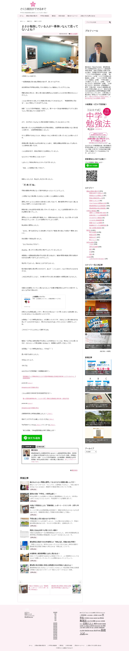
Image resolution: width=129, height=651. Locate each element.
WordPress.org (29, 617)
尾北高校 (99, 623)
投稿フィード (28, 614)
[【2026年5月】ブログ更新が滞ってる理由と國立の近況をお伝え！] (98, 418)
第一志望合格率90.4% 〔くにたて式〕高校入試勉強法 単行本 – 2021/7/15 (46, 398)
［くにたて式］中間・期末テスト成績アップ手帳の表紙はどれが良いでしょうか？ (98, 389)
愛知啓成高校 (97, 625)
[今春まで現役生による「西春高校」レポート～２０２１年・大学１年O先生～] (24, 509)
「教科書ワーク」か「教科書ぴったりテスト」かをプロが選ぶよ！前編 (98, 280)
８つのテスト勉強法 (95, 217)
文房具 (87, 627)
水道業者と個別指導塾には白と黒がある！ (45, 553)
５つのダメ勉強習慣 (95, 220)
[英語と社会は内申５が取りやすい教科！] (24, 533)
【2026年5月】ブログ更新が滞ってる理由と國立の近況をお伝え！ (98, 423)
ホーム (22, 16)
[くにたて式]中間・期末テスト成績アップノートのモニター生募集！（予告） (98, 372)
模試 (93, 627)
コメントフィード (29, 615)
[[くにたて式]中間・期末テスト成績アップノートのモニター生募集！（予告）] (98, 367)
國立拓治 (74, 470)
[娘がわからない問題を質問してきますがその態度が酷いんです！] (24, 485)
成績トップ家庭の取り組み (97, 212)
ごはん (91, 244)
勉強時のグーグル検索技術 (97, 225)
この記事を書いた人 (29, 446)
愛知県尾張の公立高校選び (97, 206)
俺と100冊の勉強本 (95, 228)
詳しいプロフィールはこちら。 (99, 96)
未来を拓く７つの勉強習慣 (97, 215)
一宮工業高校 (89, 615)
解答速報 (91, 630)
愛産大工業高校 (90, 625)
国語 (99, 621)
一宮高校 (95, 615)
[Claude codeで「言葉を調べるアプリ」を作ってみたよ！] (98, 435)
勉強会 (102, 618)
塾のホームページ (73, 16)
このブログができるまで (97, 258)
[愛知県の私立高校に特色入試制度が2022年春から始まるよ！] (24, 568)
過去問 (96, 630)
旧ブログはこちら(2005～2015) (95, 98)
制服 (99, 618)
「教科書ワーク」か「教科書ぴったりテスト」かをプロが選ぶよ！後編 (98, 329)
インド (84, 612)
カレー (87, 612)
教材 (84, 627)
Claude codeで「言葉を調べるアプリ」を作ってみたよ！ (97, 440)
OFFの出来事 (93, 247)
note (81, 612)
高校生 (86, 634)
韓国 (99, 630)
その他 (89, 257)
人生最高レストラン (38, 296)
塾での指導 (73, 34)
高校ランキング (94, 200)
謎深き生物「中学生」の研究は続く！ (43, 494)
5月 (55, 617)
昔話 (90, 254)
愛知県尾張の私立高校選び (97, 208)
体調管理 (95, 618)
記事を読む (33, 489)
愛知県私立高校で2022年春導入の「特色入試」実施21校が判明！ (53, 542)
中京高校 (100, 615)
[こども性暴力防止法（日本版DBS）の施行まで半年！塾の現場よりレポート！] (98, 401)
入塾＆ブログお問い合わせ (88, 16)
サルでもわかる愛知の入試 (97, 203)
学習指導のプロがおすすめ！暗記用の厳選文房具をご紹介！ (98, 313)
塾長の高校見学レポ (95, 198)
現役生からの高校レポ (96, 195)
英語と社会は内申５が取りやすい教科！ (44, 530)
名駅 (97, 621)
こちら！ (50, 413)
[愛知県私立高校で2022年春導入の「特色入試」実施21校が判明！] (24, 545)
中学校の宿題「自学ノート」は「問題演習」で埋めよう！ (98, 346)
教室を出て (92, 237)
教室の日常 (92, 235)
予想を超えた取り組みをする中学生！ (43, 519)
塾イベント (92, 240)
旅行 (90, 249)
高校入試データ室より (96, 193)
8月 (55, 614)
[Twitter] (25, 458)
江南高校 (96, 627)
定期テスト (88, 623)
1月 (55, 620)
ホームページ (102, 612)
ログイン (27, 612)
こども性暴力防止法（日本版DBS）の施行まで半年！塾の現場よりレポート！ (98, 406)
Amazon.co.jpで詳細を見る (30, 387)
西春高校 (87, 630)
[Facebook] (28, 458)
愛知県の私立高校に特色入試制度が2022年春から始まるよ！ (51, 565)
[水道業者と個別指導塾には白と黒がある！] (24, 557)
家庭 (95, 624)
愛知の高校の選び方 (32, 16)
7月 (55, 615)
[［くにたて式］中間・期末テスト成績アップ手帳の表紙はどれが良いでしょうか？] (98, 384)
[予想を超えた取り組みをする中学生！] (24, 522)
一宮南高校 (83, 615)
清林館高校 (102, 627)
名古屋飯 (92, 621)
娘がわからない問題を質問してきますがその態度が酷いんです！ (53, 482)
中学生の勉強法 (45, 16)
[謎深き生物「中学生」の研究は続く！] (24, 497)
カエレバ (30, 383)
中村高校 (86, 618)
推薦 (101, 625)
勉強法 (83, 620)
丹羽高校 (91, 618)
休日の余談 (62, 16)
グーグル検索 (92, 612)
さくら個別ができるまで (66, 648)
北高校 (88, 621)
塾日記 (54, 16)
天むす (81, 623)
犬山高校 (82, 630)
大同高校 (102, 621)
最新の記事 (41, 446)
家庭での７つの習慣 (95, 223)
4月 (55, 618)
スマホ (97, 612)
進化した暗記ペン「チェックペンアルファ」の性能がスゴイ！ (98, 297)
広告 (85, 625)
